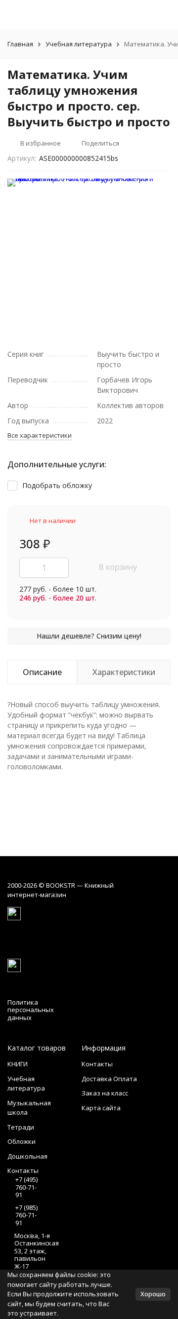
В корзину (117, 567)
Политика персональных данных (30, 1010)
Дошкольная (27, 1156)
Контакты (97, 1063)
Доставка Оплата (109, 1078)
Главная (20, 43)
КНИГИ (17, 1063)
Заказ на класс (105, 1093)
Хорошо (153, 1293)
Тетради (20, 1127)
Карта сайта (101, 1107)
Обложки (21, 1141)
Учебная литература (78, 43)
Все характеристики (39, 435)
